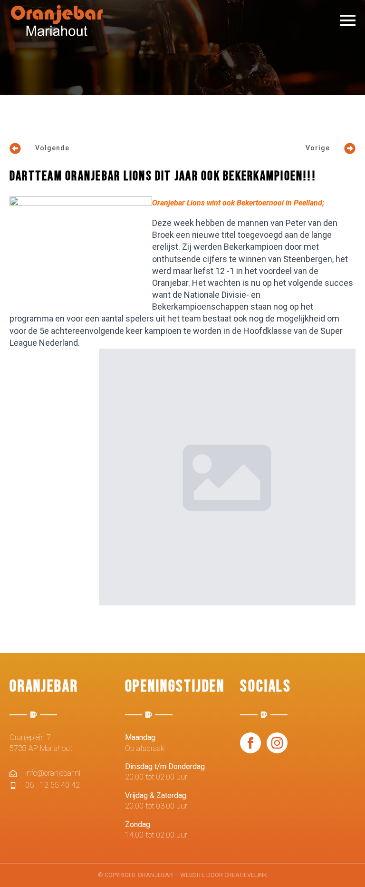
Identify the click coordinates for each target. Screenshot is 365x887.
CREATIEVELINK (245, 874)
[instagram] (277, 742)
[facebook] (250, 742)
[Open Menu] (347, 20)
